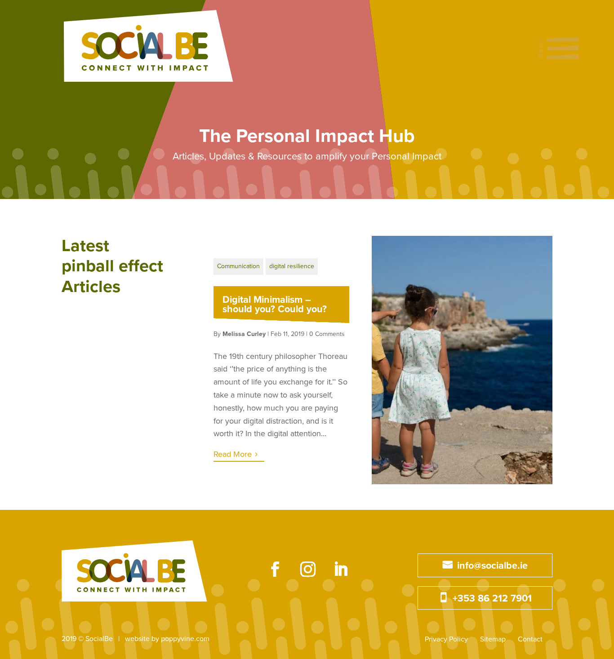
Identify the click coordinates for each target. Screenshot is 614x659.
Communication (238, 266)
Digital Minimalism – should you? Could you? (274, 304)
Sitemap (493, 639)
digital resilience (291, 266)
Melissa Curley (244, 334)
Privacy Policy (446, 639)
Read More (233, 454)
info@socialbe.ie (492, 565)
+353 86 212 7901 (492, 598)
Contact (530, 639)
